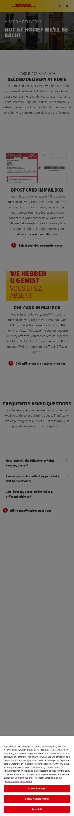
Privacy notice (12, 781)
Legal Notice (26, 781)
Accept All (37, 809)
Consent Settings (37, 788)
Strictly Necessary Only (37, 799)
